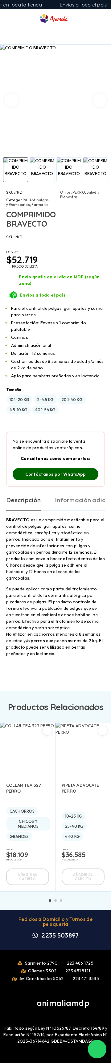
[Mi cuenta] (91, 19)
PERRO (78, 192)
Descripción (23, 500)
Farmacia (39, 204)
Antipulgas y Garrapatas (27, 202)
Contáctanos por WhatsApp (55, 474)
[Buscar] (82, 19)
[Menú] (13, 18)
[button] (50, 900)
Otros (65, 192)
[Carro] (102, 18)
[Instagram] (60, 1012)
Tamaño (13, 389)
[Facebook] (51, 1012)
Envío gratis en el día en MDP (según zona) (59, 280)
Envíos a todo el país (42, 295)
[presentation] (11, 100)
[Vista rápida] (47, 731)
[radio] (19, 399)
